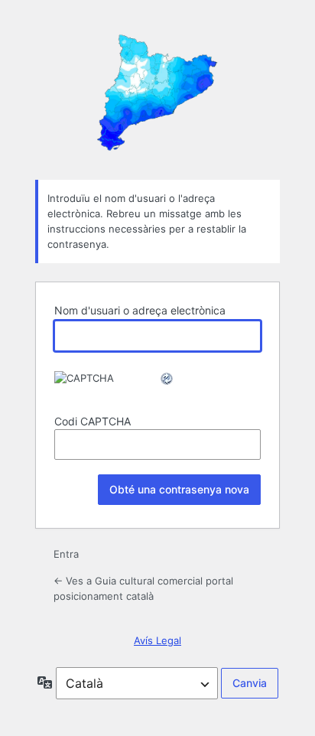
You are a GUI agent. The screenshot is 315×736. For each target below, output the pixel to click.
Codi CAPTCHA (92, 421)
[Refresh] (167, 379)
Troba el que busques (157, 88)
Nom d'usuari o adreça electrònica (140, 310)
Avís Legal (157, 640)
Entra (66, 554)
